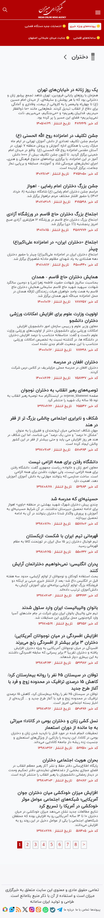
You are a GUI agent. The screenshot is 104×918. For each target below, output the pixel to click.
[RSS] (18, 911)
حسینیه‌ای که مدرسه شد (74, 499)
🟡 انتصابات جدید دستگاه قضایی (45, 26)
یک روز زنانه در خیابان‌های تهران (67, 90)
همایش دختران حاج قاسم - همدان (65, 277)
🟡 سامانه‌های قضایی (86, 38)
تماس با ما (82, 909)
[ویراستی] (11, 911)
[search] (5, 10)
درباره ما (69, 909)
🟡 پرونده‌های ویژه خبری (85, 26)
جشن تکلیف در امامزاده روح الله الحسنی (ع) (57, 136)
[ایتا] (38, 911)
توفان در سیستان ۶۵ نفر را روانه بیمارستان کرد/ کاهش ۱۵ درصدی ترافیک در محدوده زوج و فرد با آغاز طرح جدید (53, 682)
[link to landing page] (52, 9)
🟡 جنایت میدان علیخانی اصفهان (48, 38)
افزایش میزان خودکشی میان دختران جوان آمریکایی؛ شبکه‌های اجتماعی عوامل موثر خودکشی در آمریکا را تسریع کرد (57, 799)
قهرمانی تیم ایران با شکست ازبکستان (62, 536)
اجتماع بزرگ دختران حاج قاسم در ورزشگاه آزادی (52, 214)
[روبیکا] (5, 911)
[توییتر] (25, 911)
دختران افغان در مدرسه (76, 362)
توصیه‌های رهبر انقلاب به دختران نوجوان (59, 390)
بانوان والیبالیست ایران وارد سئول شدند (60, 608)
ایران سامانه (40, 901)
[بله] (52, 912)
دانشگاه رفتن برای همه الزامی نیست (63, 462)
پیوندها (95, 909)
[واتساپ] (45, 912)
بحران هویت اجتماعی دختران (70, 760)
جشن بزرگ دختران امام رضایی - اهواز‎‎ (62, 186)
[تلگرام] (59, 911)
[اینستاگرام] (31, 911)
